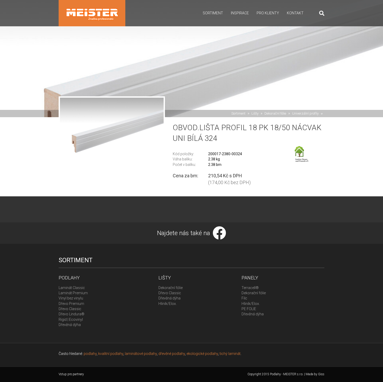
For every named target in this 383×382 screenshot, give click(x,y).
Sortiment (213, 13)
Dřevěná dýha (70, 325)
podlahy (90, 354)
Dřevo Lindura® (71, 314)
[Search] (319, 13)
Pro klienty (268, 13)
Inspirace (240, 13)
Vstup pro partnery (71, 374)
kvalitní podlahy (110, 354)
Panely (250, 277)
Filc (244, 298)
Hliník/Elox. (167, 304)
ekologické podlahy (202, 354)
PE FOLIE (249, 309)
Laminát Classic (72, 288)
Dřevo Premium (71, 304)
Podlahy (69, 277)
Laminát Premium (73, 293)
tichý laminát (230, 354)
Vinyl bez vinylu (71, 298)
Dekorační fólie (275, 113)
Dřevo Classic (70, 309)
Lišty (254, 113)
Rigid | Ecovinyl (71, 319)
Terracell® (250, 288)
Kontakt (295, 13)
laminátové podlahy (141, 354)
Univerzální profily (305, 113)
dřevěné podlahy (171, 354)
